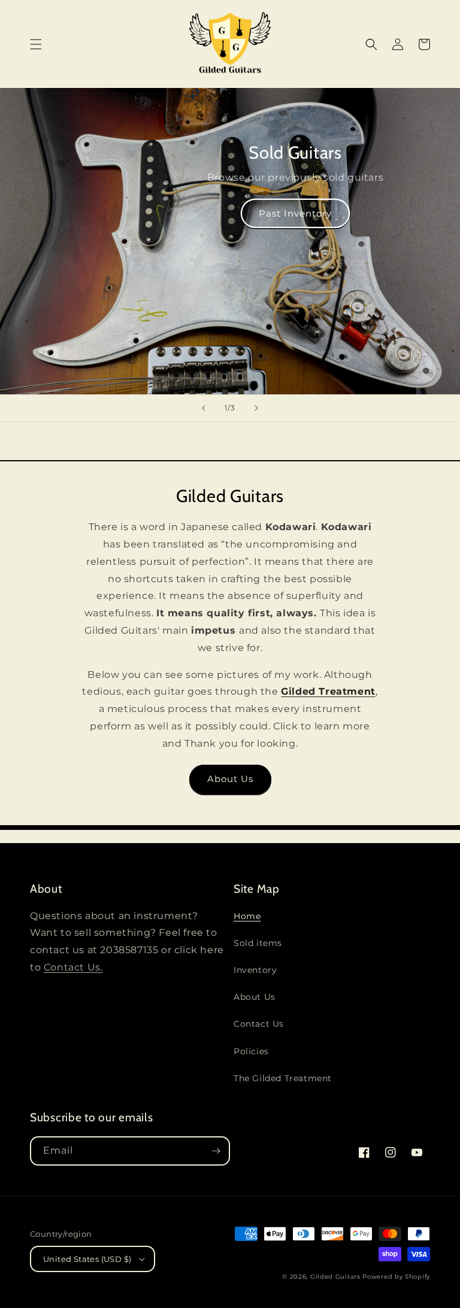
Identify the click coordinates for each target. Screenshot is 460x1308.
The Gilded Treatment (283, 1078)
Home (247, 916)
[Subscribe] (215, 1151)
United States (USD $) (87, 1259)
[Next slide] (256, 408)
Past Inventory (295, 213)
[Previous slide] (203, 408)
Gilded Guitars (335, 1276)
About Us (230, 778)
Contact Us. (73, 967)
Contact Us (259, 1023)
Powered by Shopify (396, 1276)
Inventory (255, 970)
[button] (36, 44)
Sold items (258, 943)
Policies (251, 1051)
